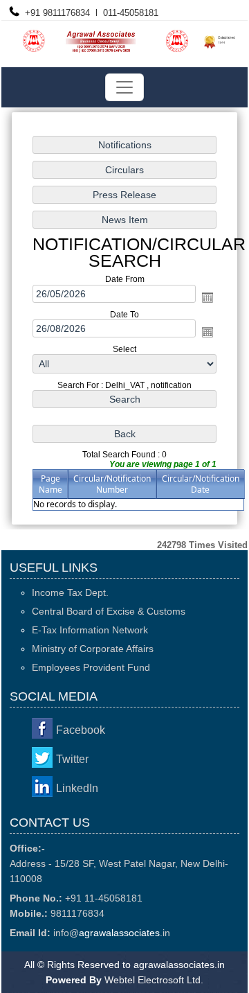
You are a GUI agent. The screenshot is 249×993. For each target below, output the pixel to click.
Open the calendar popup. (207, 296)
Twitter (72, 759)
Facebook (80, 730)
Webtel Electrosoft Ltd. (153, 979)
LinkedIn (77, 788)
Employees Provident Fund (91, 667)
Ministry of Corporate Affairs (93, 648)
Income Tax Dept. (70, 592)
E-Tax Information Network (90, 629)
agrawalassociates (119, 932)
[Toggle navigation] (124, 87)
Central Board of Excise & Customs (108, 611)
